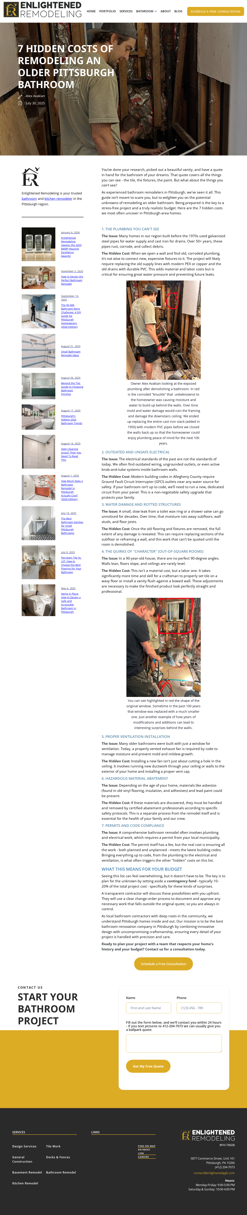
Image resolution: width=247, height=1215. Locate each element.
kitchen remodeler (58, 198)
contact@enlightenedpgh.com (214, 1173)
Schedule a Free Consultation (163, 964)
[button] (146, 11)
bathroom (29, 198)
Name (130, 998)
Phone (181, 998)
